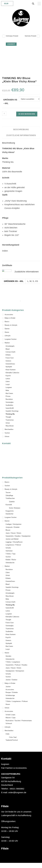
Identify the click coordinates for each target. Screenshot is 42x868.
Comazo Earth (10, 352)
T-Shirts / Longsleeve (13, 662)
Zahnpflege (9, 495)
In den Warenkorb (27, 114)
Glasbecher (9, 514)
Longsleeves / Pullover (13, 545)
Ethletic (8, 355)
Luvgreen (9, 387)
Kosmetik (9, 504)
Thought (8, 417)
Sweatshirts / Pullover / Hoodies (16, 665)
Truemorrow (10, 420)
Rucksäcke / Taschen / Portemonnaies (19, 720)
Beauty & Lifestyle (11, 325)
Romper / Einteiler (12, 692)
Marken (7, 343)
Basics (7, 321)
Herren (7, 332)
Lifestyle (7, 335)
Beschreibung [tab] (21, 129)
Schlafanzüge (10, 695)
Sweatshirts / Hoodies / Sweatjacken (18, 536)
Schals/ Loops (10, 715)
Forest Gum (10, 358)
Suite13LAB (10, 408)
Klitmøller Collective (12, 373)
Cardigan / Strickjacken (13, 524)
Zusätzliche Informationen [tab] (21, 135)
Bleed (7, 349)
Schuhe (8, 548)
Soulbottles (9, 405)
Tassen (8, 492)
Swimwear (9, 551)
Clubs (7, 734)
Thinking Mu (10, 414)
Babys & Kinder (10, 318)
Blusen (8, 530)
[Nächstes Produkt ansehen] (38, 36)
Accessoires (9, 314)
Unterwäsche (10, 562)
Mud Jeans (9, 393)
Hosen (8, 704)
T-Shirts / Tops (11, 554)
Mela (7, 390)
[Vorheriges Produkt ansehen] (3, 36)
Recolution (9, 399)
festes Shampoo (14, 508)
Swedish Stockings (12, 411)
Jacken (8, 686)
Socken (7, 433)
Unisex (7, 436)
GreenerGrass (10, 364)
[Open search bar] (33, 4)
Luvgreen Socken (10, 339)
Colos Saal (12, 737)
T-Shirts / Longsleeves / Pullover (17, 701)
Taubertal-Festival (12, 740)
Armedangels (10, 346)
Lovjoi (8, 384)
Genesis (8, 361)
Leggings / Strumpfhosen (14, 542)
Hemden (8, 656)
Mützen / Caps (11, 717)
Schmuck (9, 723)
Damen (7, 329)
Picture (8, 396)
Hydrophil (9, 367)
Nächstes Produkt (30, 36)
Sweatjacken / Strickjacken (15, 671)
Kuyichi (8, 375)
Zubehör (12, 502)
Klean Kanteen (11, 370)
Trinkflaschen (10, 498)
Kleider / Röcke (11, 559)
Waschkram (10, 426)
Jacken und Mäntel (12, 539)
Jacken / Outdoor (11, 680)
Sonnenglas (10, 402)
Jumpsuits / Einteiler (12, 527)
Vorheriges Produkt (12, 36)
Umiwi (8, 423)
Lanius (8, 378)
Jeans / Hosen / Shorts (13, 533)
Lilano (8, 381)
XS (36, 281)
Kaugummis (10, 511)
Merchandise (9, 429)
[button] (39, 3)
